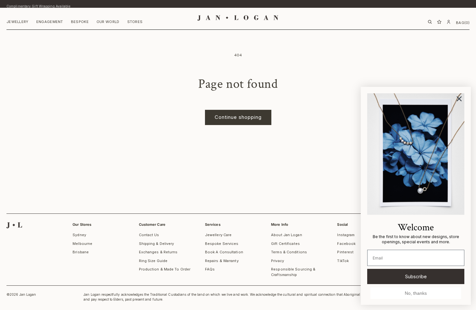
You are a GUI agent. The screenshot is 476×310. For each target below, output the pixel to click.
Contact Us (149, 235)
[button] (17, 22)
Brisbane (81, 252)
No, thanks (416, 293)
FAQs (210, 269)
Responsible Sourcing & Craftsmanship (293, 272)
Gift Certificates (285, 243)
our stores (82, 224)
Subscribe (416, 276)
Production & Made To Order (165, 269)
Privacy (277, 260)
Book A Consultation (224, 252)
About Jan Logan (286, 235)
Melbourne (82, 243)
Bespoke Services (222, 243)
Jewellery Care (218, 235)
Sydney (79, 235)
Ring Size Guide (153, 260)
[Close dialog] (459, 99)
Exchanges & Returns (158, 252)
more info (279, 224)
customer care (152, 224)
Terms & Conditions (289, 252)
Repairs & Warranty (222, 260)
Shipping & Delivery (156, 243)
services (213, 224)
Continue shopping (238, 117)
